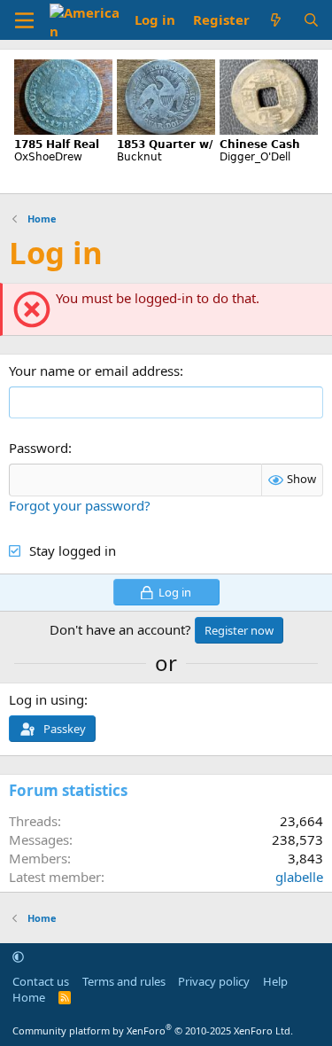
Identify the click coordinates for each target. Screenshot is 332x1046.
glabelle (299, 877)
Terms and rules (124, 981)
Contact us (40, 981)
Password (38, 448)
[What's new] (276, 20)
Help (275, 981)
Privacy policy (214, 981)
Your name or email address (94, 370)
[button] (18, 956)
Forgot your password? (80, 505)
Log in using (46, 699)
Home (28, 997)
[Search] (311, 20)
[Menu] (24, 20)
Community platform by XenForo (152, 1030)
